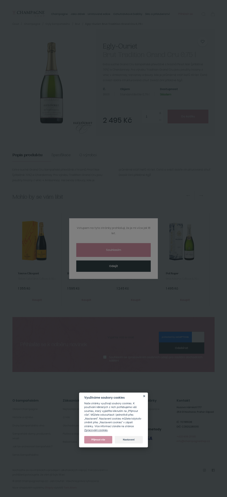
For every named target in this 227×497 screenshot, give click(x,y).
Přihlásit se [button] (185, 14)
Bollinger (73, 273)
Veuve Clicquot (28, 273)
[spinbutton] (152, 116)
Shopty (49, 487)
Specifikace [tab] (61, 155)
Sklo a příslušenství (157, 14)
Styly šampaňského (57, 24)
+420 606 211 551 (186, 436)
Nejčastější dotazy (74, 409)
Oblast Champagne (25, 409)
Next (201, 196)
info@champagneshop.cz (193, 441)
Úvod (15, 24)
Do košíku (188, 116)
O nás (66, 417)
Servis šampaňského (25, 455)
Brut (77, 24)
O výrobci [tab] (88, 155)
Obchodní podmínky (75, 425)
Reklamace (70, 442)
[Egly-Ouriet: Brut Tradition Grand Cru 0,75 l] (51, 83)
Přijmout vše (98, 439)
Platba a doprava (74, 433)
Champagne (59, 14)
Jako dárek (78, 14)
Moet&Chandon (128, 273)
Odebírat (181, 348)
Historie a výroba (22, 417)
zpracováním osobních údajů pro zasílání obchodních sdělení (156, 359)
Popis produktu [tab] (27, 155)
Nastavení (128, 439)
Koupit (37, 300)
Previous (188, 196)
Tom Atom (70, 487)
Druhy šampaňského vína (28, 425)
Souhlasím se (156, 359)
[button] (204, 14)
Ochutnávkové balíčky (127, 14)
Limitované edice (99, 14)
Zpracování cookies (96, 429)
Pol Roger (172, 273)
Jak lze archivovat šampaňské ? (32, 446)
